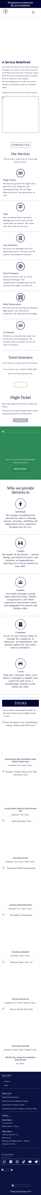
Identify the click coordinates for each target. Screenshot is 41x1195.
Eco (19, 765)
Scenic (30, 765)
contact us (20, 384)
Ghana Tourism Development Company (15, 1101)
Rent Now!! (20, 469)
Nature (24, 765)
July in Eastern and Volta (20, 1046)
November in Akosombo (20, 952)
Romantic (27, 1002)
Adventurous (12, 765)
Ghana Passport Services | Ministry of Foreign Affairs (19, 1109)
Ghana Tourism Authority (10, 1097)
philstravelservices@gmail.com (21, 2)
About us (7, 1081)
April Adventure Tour (20, 858)
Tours (6, 1085)
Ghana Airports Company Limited (13, 1105)
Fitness (21, 861)
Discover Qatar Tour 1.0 (20, 999)
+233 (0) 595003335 (21, 5)
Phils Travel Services (19, 1191)
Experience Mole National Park (20, 905)
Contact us (20, 144)
